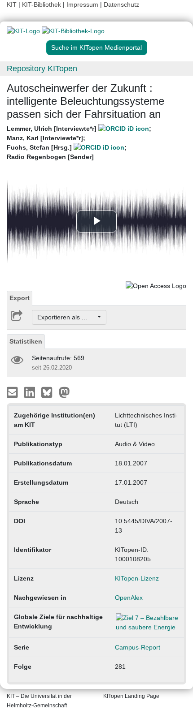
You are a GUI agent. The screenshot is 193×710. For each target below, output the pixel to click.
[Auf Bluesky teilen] (49, 392)
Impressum (82, 4)
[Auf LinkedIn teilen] (31, 392)
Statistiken (25, 341)
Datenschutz (121, 4)
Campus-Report (137, 647)
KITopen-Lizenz (137, 578)
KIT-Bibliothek (42, 4)
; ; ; (79, 142)
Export (19, 297)
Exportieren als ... (66, 317)
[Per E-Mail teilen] (13, 392)
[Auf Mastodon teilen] (64, 392)
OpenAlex (129, 597)
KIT (12, 4)
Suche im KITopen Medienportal (96, 47)
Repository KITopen (42, 68)
